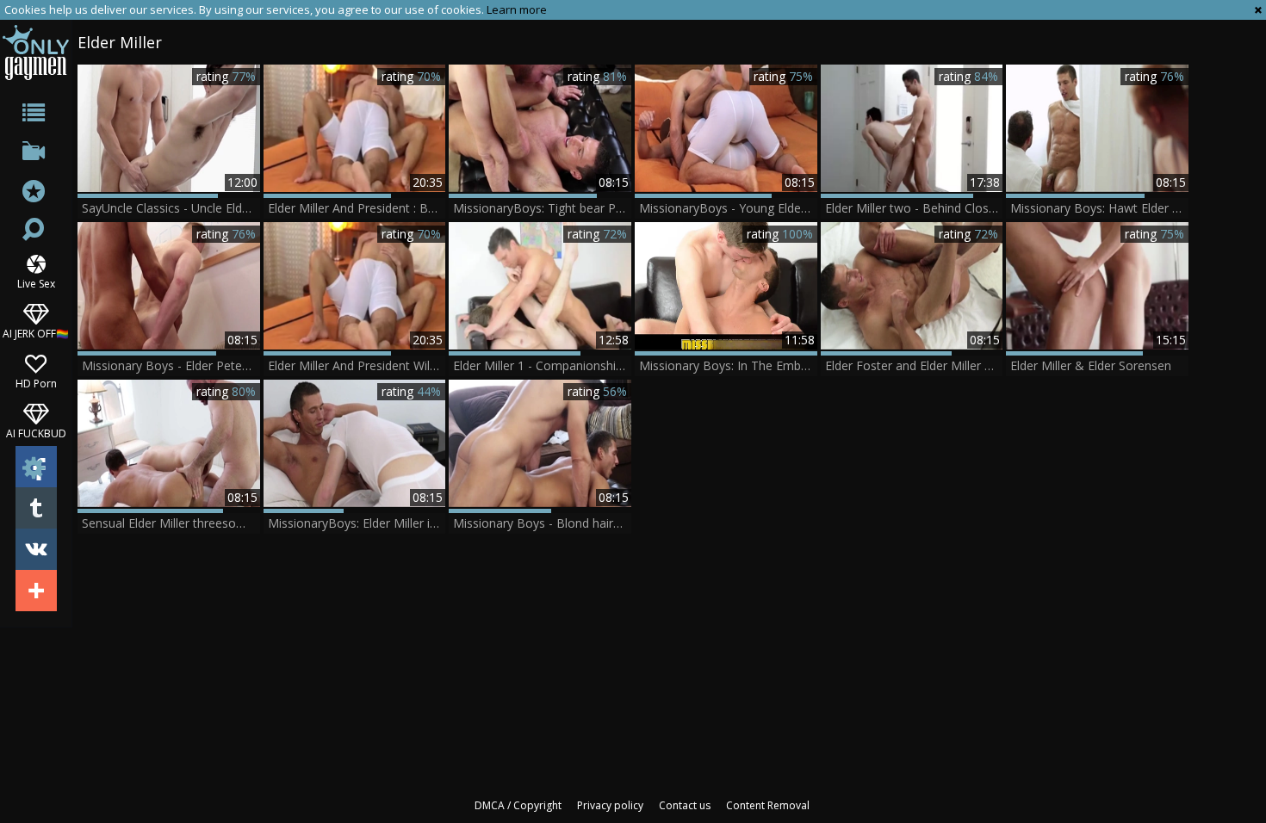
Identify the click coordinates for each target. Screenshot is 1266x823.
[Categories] (35, 115)
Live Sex (36, 282)
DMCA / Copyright (518, 805)
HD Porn (36, 382)
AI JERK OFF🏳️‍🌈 (36, 332)
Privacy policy (610, 805)
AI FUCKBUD (36, 432)
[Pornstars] (35, 193)
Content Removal (768, 805)
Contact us (685, 805)
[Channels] (35, 154)
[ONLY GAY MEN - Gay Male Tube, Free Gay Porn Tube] (35, 52)
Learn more (517, 9)
